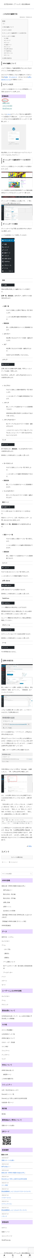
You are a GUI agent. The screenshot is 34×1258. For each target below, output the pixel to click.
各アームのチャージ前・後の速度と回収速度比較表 (17, 967)
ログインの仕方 (7, 30)
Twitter (6, 77)
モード (4, 984)
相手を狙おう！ (8, 890)
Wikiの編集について (8, 27)
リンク (7, 42)
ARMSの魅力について (8, 1038)
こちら (9, 114)
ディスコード (13, 77)
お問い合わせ (9, 48)
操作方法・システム (8, 937)
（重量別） (6, 957)
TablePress (8, 51)
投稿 (7, 38)
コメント (8, 46)
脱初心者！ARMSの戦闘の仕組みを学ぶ (13, 886)
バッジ (4, 976)
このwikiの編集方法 (7, 1078)
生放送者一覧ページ (8, 1102)
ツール (7, 55)
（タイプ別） (7, 949)
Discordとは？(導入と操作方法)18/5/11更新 (14, 1098)
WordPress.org (6, 1240)
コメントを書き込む (17, 857)
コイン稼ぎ (5, 1046)
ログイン (4, 1227)
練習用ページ (7, 1074)
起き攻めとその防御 (9, 910)
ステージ (4, 980)
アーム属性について (9, 962)
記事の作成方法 (7, 58)
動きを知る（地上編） (10, 894)
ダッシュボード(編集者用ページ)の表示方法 (14, 33)
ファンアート (6, 1050)
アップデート (6, 1055)
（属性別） (6, 953)
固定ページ (8, 44)
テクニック (5, 1004)
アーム (4, 945)
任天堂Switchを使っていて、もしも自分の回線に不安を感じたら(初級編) (17, 1017)
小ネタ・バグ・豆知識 (8, 1042)
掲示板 (4, 1114)
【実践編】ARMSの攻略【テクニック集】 (14, 921)
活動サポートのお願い (8, 1125)
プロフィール (9, 53)
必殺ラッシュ (7, 906)
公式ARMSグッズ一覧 (8, 1034)
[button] (31, 874)
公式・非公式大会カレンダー (10, 1090)
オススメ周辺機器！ (8, 1030)
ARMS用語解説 (6, 925)
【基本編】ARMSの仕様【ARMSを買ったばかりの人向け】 (17, 916)
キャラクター (6, 941)
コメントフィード (7, 1236)
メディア (8, 40)
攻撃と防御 (6, 902)
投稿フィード (6, 1232)
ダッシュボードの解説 (9, 36)
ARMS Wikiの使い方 (8, 1070)
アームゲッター (8, 972)
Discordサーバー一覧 (8, 1094)
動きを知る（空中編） (10, 898)
